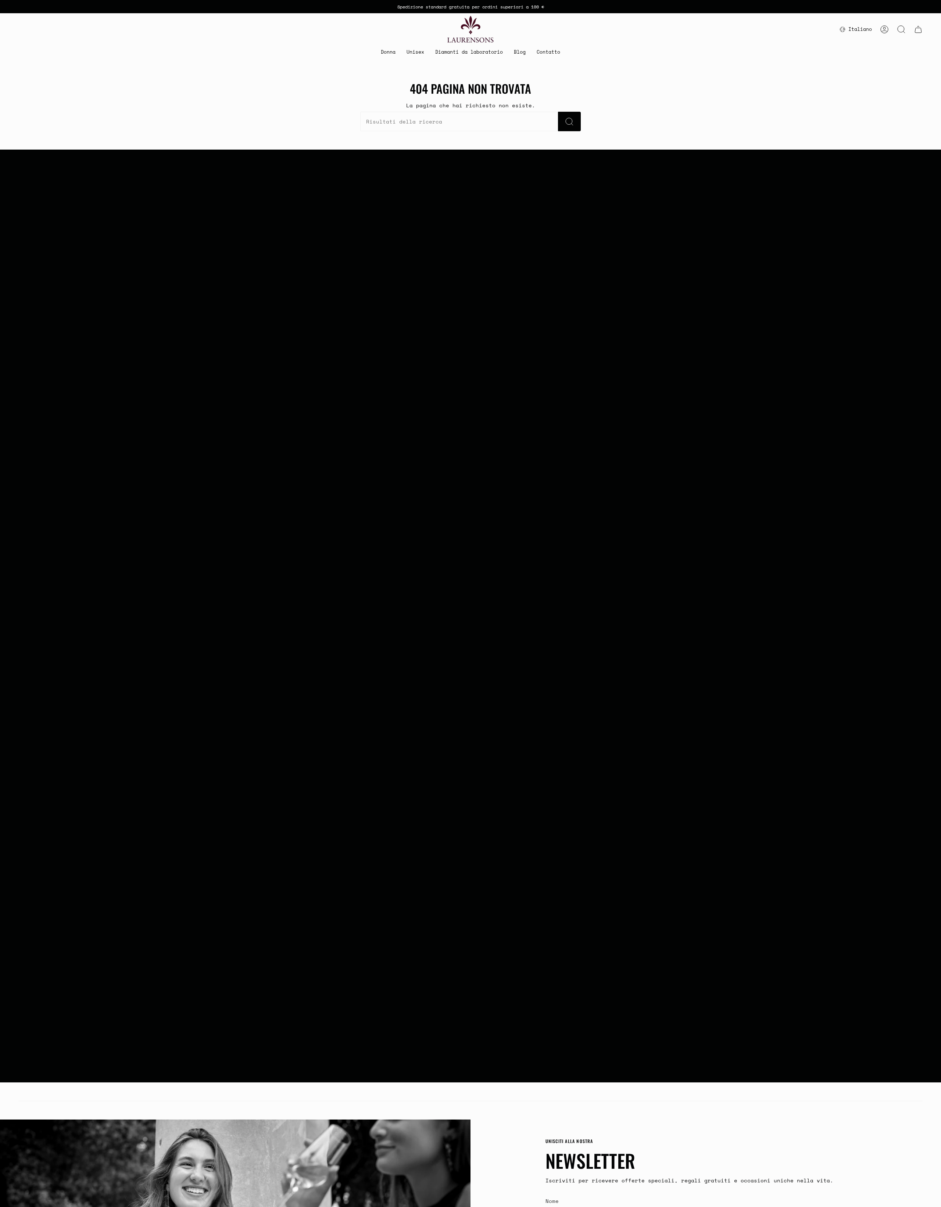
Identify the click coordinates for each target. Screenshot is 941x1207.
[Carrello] (918, 29)
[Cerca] (569, 121)
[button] (388, 52)
